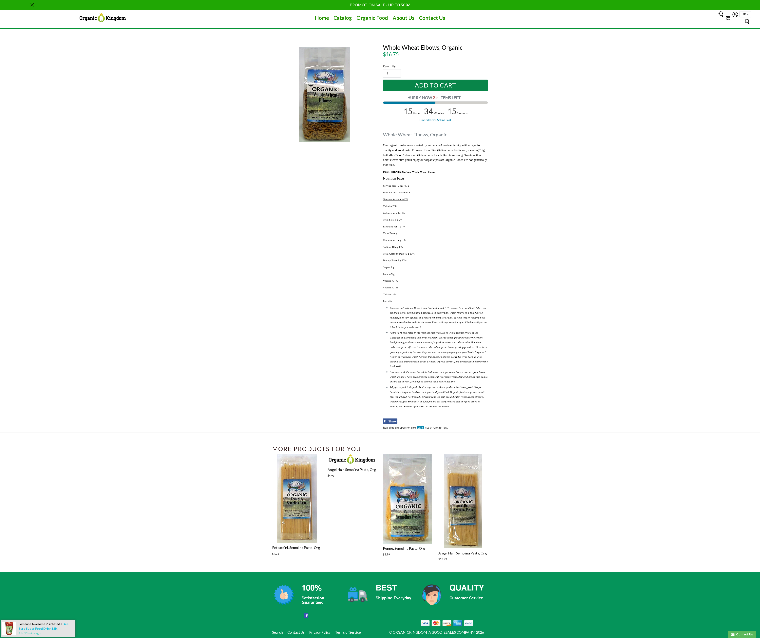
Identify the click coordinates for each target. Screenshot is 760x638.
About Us (403, 18)
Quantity (389, 66)
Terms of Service (348, 632)
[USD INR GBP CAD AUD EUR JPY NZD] (745, 14)
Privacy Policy (320, 632)
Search (277, 632)
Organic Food (372, 18)
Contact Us (432, 18)
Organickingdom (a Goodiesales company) (434, 632)
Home (322, 18)
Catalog (342, 18)
